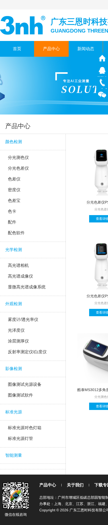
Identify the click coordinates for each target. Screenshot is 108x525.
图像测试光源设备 (24, 384)
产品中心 (51, 48)
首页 (17, 48)
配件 (12, 222)
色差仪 (14, 179)
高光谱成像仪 (20, 276)
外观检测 (13, 304)
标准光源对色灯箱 (24, 427)
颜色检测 (13, 141)
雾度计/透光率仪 (23, 319)
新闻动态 (85, 48)
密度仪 (14, 190)
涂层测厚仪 (18, 341)
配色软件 (16, 233)
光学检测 (13, 249)
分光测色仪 (18, 157)
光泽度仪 (16, 330)
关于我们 (75, 485)
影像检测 (13, 368)
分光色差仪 (18, 168)
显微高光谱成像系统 (27, 287)
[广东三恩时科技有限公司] (23, 25)
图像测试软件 (20, 395)
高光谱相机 (18, 265)
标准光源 (13, 412)
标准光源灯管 (20, 438)
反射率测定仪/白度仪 (27, 352)
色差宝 (14, 200)
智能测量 (13, 455)
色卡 (12, 211)
